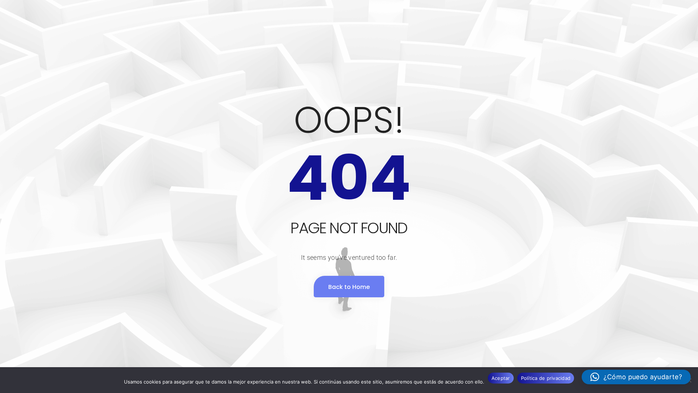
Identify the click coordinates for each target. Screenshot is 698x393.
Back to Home (349, 287)
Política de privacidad (546, 378)
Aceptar (501, 378)
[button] (636, 377)
